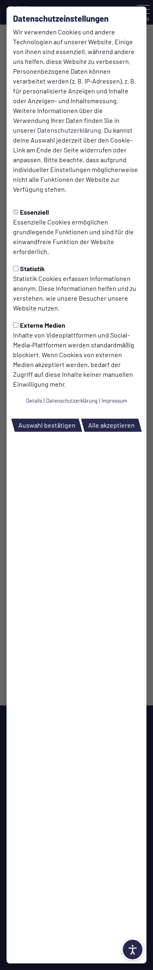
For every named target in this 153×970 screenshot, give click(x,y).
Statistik (32, 268)
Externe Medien (42, 325)
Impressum (114, 400)
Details (34, 400)
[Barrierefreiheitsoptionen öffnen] (132, 949)
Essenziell (34, 212)
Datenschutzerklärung (69, 130)
